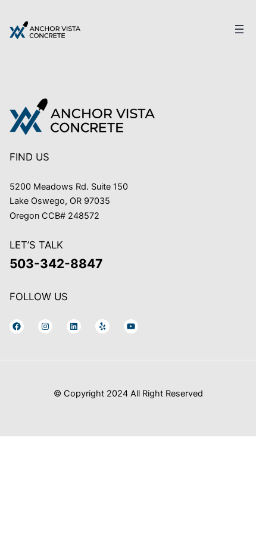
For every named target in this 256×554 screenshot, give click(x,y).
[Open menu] (239, 29)
